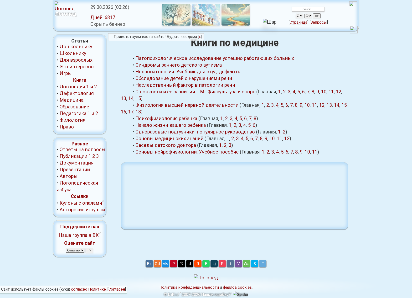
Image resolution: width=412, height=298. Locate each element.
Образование (74, 107)
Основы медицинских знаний (169, 138)
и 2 (93, 87)
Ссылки (79, 196)
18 (138, 112)
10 (323, 92)
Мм (165, 263)
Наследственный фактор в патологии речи (185, 85)
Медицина (71, 100)
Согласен (116, 289)
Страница (298, 22)
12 (338, 92)
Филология (72, 120)
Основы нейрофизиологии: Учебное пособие (187, 152)
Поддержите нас (79, 226)
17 (131, 112)
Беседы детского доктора (165, 145)
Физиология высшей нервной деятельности (186, 105)
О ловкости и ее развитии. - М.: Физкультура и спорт (195, 92)
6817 (102, 17)
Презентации (75, 169)
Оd (157, 263)
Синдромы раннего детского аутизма (178, 65)
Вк (149, 263)
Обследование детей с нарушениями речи (183, 78)
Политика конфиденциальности (189, 287)
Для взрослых (76, 60)
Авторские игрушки (82, 210)
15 (138, 98)
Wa (246, 263)
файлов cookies (237, 287)
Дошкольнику (76, 46)
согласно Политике (88, 289)
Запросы (318, 22)
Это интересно (77, 66)
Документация (76, 163)
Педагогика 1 (75, 113)
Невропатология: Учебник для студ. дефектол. (189, 71)
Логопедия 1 (74, 87)
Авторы (68, 176)
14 (131, 98)
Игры (66, 73)
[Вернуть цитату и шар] (354, 30)
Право (67, 127)
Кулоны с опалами (81, 203)
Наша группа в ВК (79, 235)
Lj (214, 263)
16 (123, 112)
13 (123, 98)
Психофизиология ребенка (166, 118)
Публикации (73, 156)
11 (331, 92)
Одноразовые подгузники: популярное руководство (195, 132)
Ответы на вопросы (82, 149)
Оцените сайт (79, 243)
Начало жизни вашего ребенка (170, 125)
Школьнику (73, 53)
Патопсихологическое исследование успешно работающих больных (214, 58)
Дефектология (77, 93)
